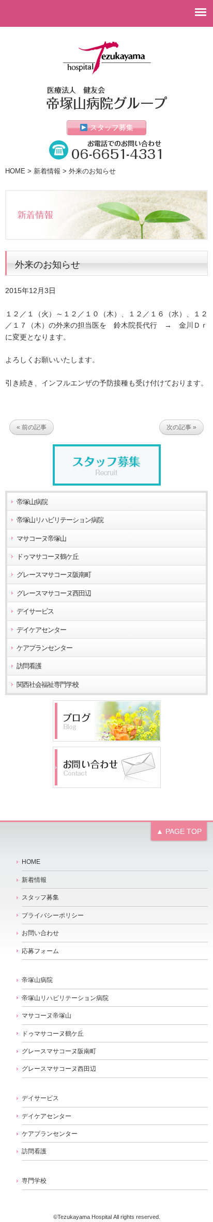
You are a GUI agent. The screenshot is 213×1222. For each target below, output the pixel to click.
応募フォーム (40, 951)
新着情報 (47, 171)
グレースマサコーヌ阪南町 (54, 574)
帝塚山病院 (32, 502)
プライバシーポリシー (53, 915)
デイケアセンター (41, 630)
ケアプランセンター (44, 648)
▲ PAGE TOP (179, 831)
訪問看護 (29, 666)
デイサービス (35, 611)
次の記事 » (181, 427)
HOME (15, 171)
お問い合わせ (40, 933)
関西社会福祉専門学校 (48, 684)
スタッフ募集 (110, 127)
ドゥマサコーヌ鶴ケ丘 (48, 556)
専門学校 (34, 1180)
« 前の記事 (32, 427)
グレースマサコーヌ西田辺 (54, 593)
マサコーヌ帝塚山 (41, 538)
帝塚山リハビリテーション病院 (60, 520)
